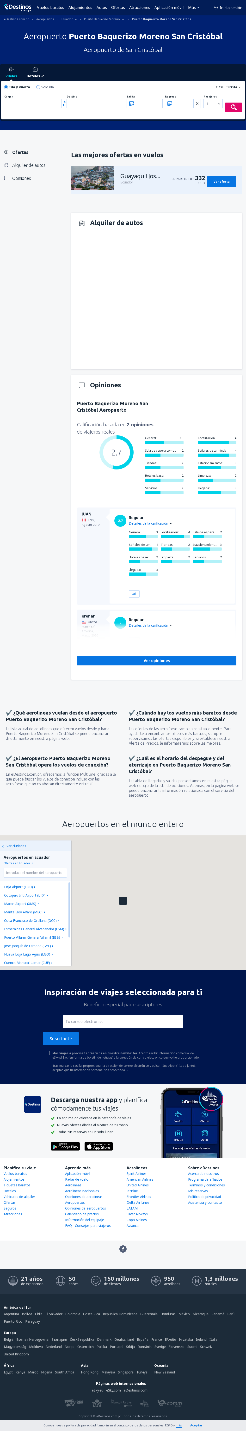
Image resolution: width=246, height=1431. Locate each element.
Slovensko (176, 1346)
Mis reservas (198, 1191)
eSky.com (113, 1390)
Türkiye (142, 1372)
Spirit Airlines (137, 1173)
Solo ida (47, 87)
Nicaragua (201, 1314)
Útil (134, 594)
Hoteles (10, 1191)
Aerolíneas (73, 1185)
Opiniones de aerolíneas (84, 1196)
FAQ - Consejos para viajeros (88, 1225)
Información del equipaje (84, 1219)
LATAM (132, 1208)
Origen (8, 96)
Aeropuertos (75, 1202)
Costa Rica (91, 1314)
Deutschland (124, 1339)
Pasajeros (210, 96)
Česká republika (82, 1339)
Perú (230, 1314)
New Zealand (164, 1372)
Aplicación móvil (169, 7)
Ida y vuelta (19, 87)
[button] (123, 901)
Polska (102, 1346)
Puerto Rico (13, 1321)
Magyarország (15, 1346)
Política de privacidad (204, 1196)
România (145, 1346)
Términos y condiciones (206, 1185)
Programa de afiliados (205, 1179)
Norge (69, 1346)
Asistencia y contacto (205, 1202)
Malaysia (108, 1372)
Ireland (201, 1339)
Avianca (133, 1225)
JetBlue (132, 1191)
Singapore (126, 1372)
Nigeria (46, 1372)
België (8, 1339)
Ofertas (118, 7)
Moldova (36, 1346)
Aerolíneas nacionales (82, 1191)
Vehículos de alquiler (19, 1196)
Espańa (142, 1339)
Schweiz (206, 1346)
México (184, 1314)
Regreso (170, 96)
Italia (213, 1339)
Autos (102, 7)
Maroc (33, 1372)
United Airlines (138, 1185)
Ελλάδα (170, 1339)
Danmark (104, 1339)
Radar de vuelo (76, 1179)
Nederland (54, 1346)
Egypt (8, 1372)
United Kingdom (16, 1354)
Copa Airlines (137, 1219)
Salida (131, 96)
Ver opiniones (157, 660)
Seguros (10, 1208)
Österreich (85, 1346)
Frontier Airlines (139, 1196)
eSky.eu (97, 1390)
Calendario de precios (82, 1214)
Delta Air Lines (138, 1202)
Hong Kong (89, 1372)
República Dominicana (120, 1314)
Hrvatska (186, 1339)
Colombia (72, 1314)
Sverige (160, 1346)
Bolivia (27, 1314)
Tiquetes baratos (17, 1185)
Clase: (220, 87)
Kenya (20, 1372)
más (179, 1425)
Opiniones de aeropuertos (85, 1208)
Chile (39, 1314)
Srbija (130, 1346)
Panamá (217, 1314)
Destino (72, 96)
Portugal (116, 1346)
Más (192, 7)
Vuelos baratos (50, 7)
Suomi (192, 1346)
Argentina (11, 1314)
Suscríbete (61, 1038)
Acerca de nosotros (203, 1173)
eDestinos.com (136, 1390)
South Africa (64, 1372)
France (156, 1339)
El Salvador (53, 1314)
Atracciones (139, 7)
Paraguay (32, 1321)
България (59, 1339)
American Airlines (140, 1179)
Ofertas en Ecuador (17, 863)
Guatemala (149, 1314)
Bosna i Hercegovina (32, 1339)
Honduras (168, 1314)
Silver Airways (137, 1214)
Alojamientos (80, 7)
